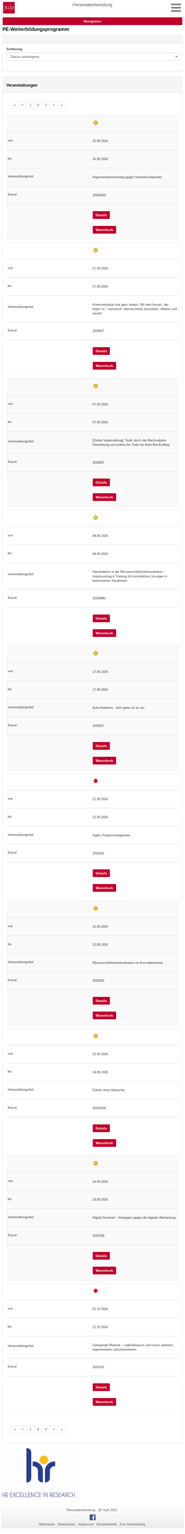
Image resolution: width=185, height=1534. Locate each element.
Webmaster (47, 1524)
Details (101, 215)
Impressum (86, 1524)
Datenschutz (66, 1524)
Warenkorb (104, 230)
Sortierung (14, 49)
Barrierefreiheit (107, 1524)
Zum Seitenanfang (132, 1524)
